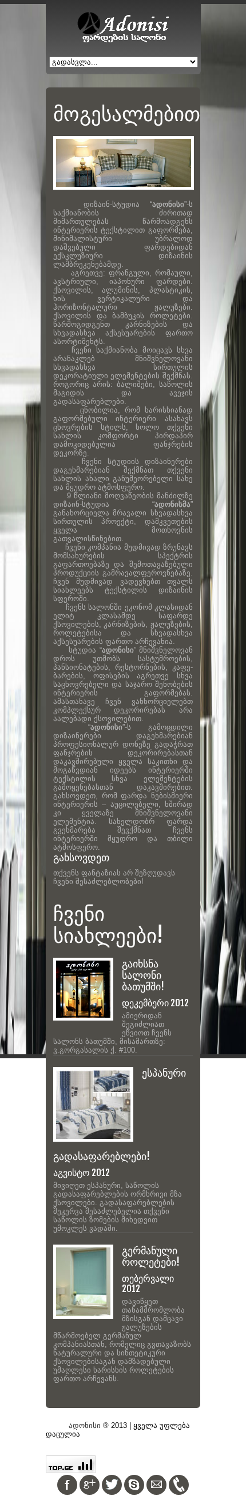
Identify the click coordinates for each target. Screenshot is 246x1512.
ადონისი (85, 1425)
